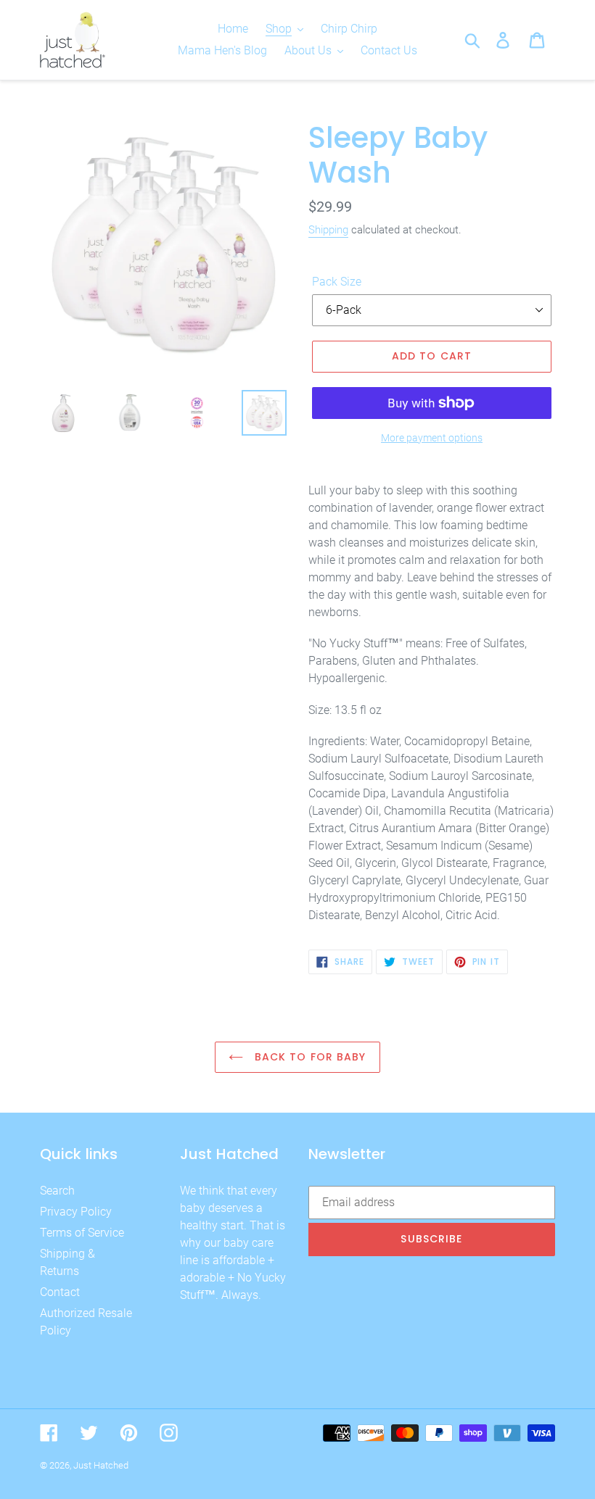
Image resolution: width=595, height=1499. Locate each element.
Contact (60, 1292)
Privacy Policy (76, 1211)
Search (57, 1190)
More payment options (432, 438)
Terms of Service (82, 1233)
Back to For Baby (308, 1057)
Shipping (328, 229)
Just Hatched (100, 1465)
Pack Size (336, 281)
